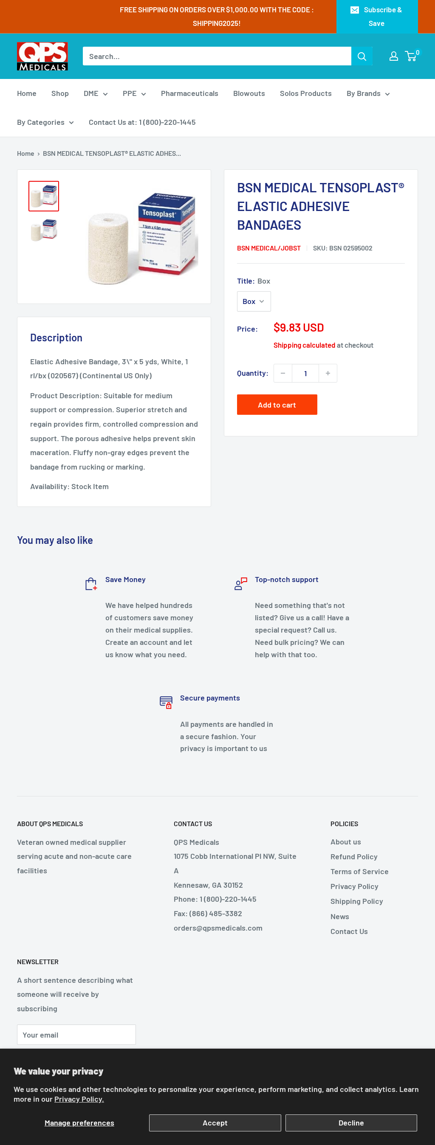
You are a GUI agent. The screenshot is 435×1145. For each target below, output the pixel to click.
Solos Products (306, 93)
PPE (130, 93)
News (339, 916)
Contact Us (349, 931)
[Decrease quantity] (283, 373)
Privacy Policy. (79, 1098)
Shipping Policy (356, 901)
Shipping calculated (305, 344)
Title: (253, 280)
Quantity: (252, 372)
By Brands (364, 93)
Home (27, 93)
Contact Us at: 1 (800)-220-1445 (142, 122)
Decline (351, 1122)
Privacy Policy (354, 886)
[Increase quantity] (328, 373)
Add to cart (277, 404)
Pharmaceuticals (189, 93)
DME (91, 93)
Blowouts (249, 93)
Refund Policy (354, 856)
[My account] (394, 56)
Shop (60, 93)
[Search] (362, 56)
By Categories (41, 122)
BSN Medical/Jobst (269, 248)
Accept (215, 1122)
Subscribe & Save (383, 16)
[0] (411, 56)
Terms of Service (359, 871)
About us (345, 841)
